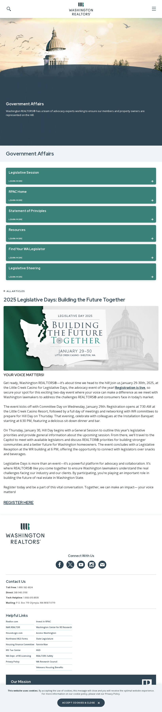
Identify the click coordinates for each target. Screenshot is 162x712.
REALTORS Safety (44, 656)
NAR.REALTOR (13, 627)
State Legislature (44, 638)
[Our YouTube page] (81, 565)
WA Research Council (46, 661)
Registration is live (130, 387)
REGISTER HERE (19, 502)
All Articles (16, 291)
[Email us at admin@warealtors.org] (102, 565)
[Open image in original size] (25, 534)
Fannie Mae (42, 644)
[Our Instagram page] (92, 565)
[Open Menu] (153, 9)
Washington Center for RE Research (54, 627)
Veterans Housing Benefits (49, 667)
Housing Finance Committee (20, 644)
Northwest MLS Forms (17, 638)
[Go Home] (81, 9)
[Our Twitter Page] (70, 565)
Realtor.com (12, 621)
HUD (38, 650)
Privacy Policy (12, 661)
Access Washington (46, 633)
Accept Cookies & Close (78, 702)
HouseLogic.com (14, 633)
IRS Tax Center (13, 650)
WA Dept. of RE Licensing (18, 656)
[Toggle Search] (8, 9)
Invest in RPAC (43, 621)
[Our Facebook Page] (60, 565)
